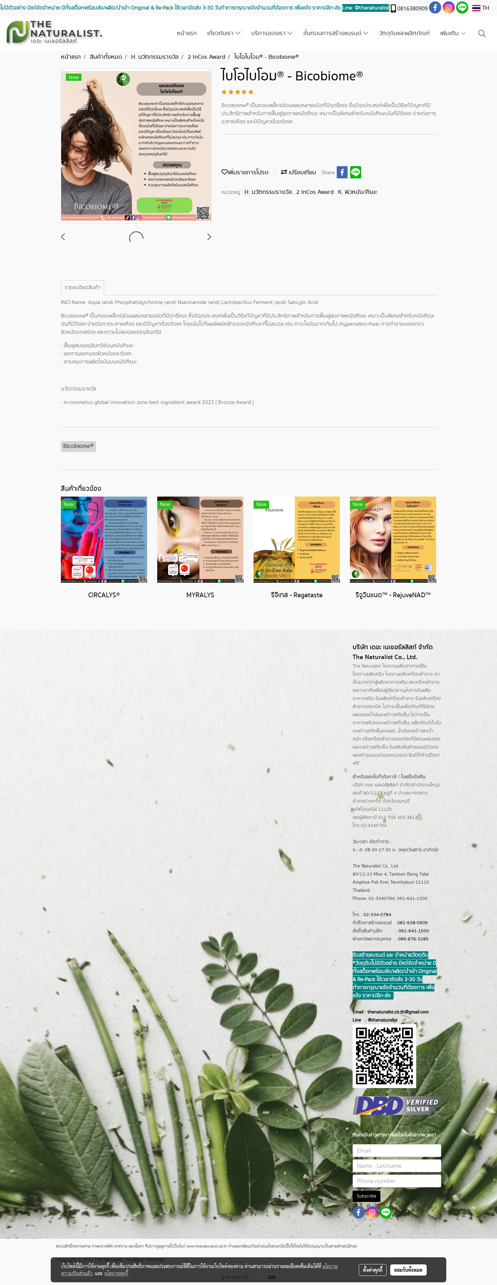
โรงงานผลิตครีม (368, 674)
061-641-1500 (414, 931)
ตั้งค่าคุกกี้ (372, 1270)
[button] (482, 33)
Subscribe (366, 1196)
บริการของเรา (269, 33)
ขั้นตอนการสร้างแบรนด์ (333, 33)
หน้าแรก (187, 33)
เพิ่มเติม (450, 33)
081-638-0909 (412, 922)
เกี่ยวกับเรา (221, 33)
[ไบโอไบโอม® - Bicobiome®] (136, 146)
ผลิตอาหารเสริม (392, 682)
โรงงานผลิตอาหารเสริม (404, 666)
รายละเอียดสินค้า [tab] (82, 288)
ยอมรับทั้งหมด (408, 1270)
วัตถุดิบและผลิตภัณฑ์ (404, 33)
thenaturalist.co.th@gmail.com (398, 1012)
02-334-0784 (377, 914)
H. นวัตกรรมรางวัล (268, 192)
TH (484, 8)
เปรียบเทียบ (301, 172)
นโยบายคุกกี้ (116, 1273)
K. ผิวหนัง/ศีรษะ (357, 192)
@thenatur (378, 1020)
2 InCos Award (315, 192)
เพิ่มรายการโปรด (248, 172)
